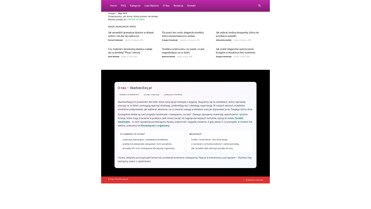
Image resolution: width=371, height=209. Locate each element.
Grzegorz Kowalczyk (170, 40)
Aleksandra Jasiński (223, 40)
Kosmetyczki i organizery (155, 125)
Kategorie (135, 5)
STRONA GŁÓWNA (136, 19)
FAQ (123, 5)
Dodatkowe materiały (254, 180)
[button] (259, 6)
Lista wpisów (151, 5)
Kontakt (191, 5)
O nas (166, 5)
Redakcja (178, 5)
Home (113, 5)
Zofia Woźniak (113, 56)
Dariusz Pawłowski (115, 40)
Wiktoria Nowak (168, 56)
